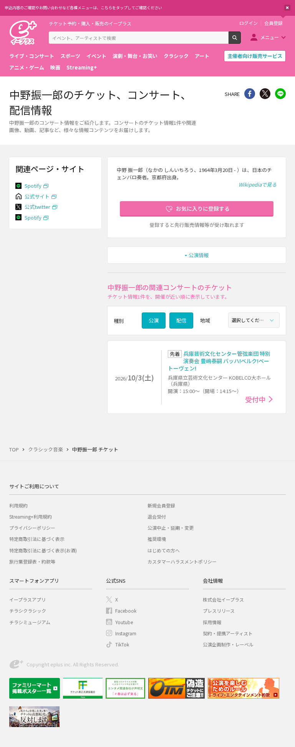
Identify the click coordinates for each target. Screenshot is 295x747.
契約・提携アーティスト (228, 633)
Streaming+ (81, 67)
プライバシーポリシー (32, 527)
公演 (154, 320)
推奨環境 (157, 538)
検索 (240, 41)
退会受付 (157, 516)
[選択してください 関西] (254, 320)
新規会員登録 (161, 505)
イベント (96, 55)
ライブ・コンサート (31, 55)
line (280, 93)
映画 (55, 67)
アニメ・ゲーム (26, 67)
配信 (181, 320)
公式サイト (37, 196)
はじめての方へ (164, 550)
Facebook (125, 610)
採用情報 (212, 622)
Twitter (265, 93)
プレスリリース (219, 610)
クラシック (176, 55)
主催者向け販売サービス (254, 55)
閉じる (287, 8)
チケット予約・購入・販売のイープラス (90, 23)
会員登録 (273, 23)
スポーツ (70, 55)
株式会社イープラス (223, 599)
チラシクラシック (27, 610)
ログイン (248, 23)
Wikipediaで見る (258, 184)
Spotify (33, 185)
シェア (249, 93)
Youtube (124, 622)
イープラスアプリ (27, 599)
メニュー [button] (269, 37)
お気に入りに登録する (203, 208)
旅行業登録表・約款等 (32, 561)
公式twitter (37, 206)
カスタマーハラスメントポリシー (182, 561)
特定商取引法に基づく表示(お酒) (43, 550)
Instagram (125, 633)
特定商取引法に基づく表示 (37, 538)
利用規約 (18, 505)
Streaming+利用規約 (30, 516)
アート (202, 55)
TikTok (122, 644)
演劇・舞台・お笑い (135, 55)
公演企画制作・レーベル (228, 644)
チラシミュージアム (29, 622)
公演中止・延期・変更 (171, 527)
